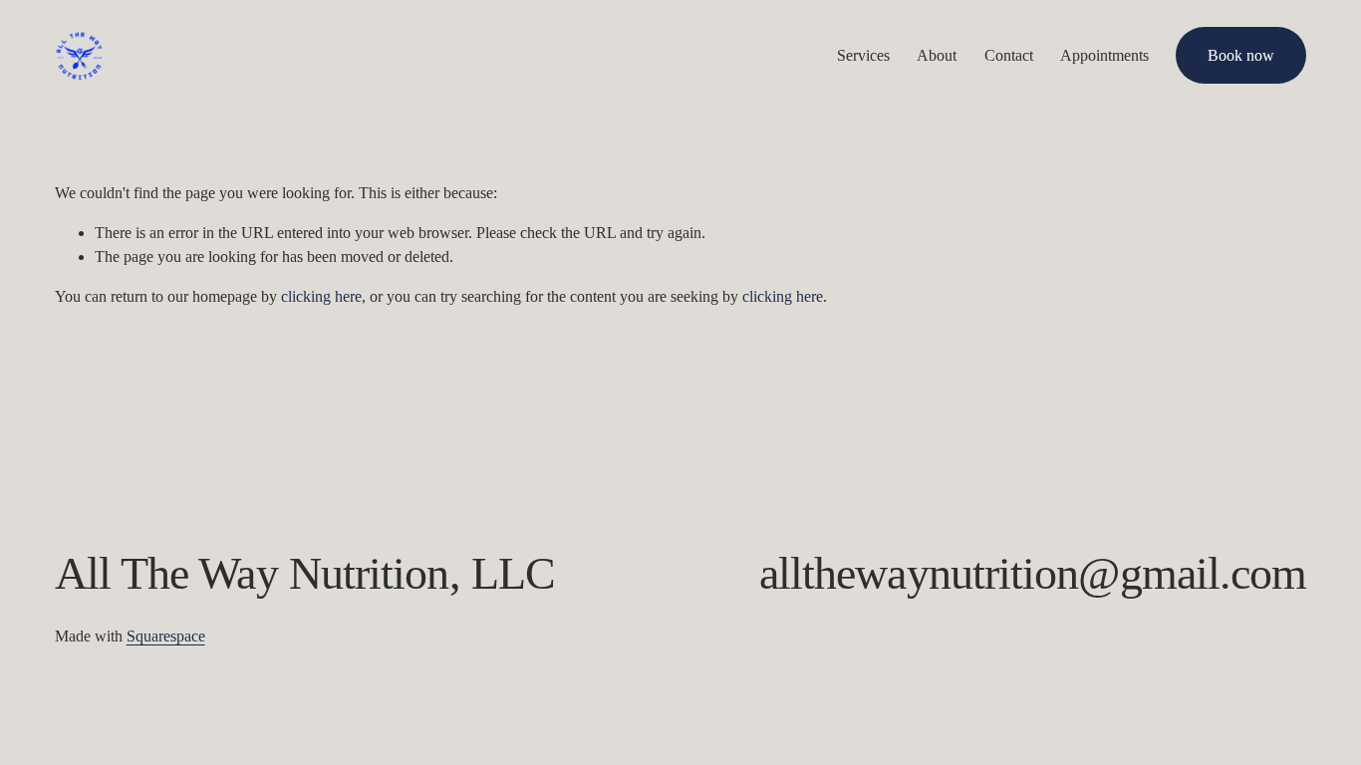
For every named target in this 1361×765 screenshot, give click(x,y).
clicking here (321, 296)
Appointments (1104, 55)
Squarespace (166, 636)
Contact (1008, 55)
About (936, 55)
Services (863, 55)
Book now (1241, 55)
